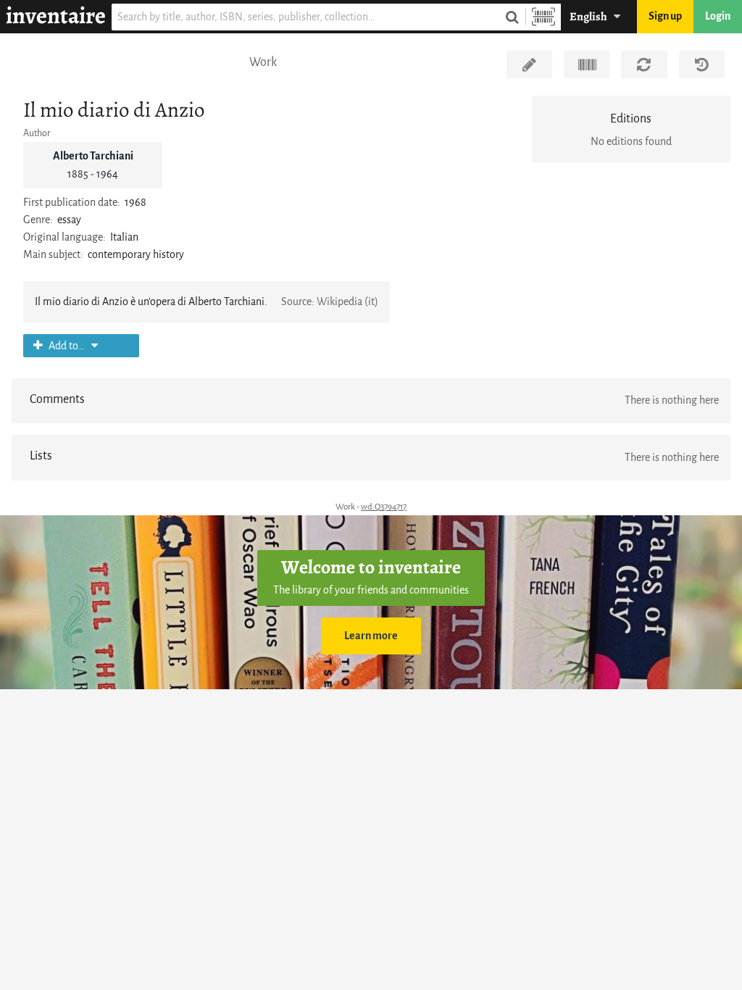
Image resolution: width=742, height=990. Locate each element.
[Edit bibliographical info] (529, 64)
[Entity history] (702, 64)
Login (717, 16)
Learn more (371, 636)
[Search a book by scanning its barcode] (543, 17)
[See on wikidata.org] (586, 64)
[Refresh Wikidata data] (644, 64)
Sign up (665, 16)
